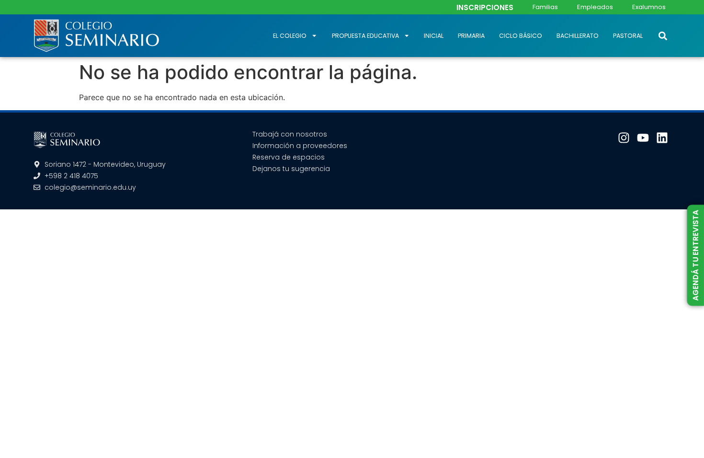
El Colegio (290, 36)
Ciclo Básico (520, 36)
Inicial (433, 36)
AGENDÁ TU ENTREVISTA (696, 255)
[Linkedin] (662, 137)
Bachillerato (577, 36)
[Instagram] (623, 137)
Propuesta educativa (365, 36)
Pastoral (628, 36)
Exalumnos (649, 6)
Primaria (471, 36)
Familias (545, 6)
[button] (662, 36)
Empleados (595, 6)
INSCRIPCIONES (484, 7)
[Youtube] (643, 137)
